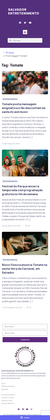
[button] (25, 32)
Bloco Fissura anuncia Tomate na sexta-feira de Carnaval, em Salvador (24, 268)
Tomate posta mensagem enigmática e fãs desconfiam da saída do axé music (23, 108)
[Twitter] (23, 409)
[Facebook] (19, 409)
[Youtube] (27, 409)
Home (11, 52)
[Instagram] (31, 409)
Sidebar (27, 418)
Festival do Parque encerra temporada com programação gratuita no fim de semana (22, 190)
